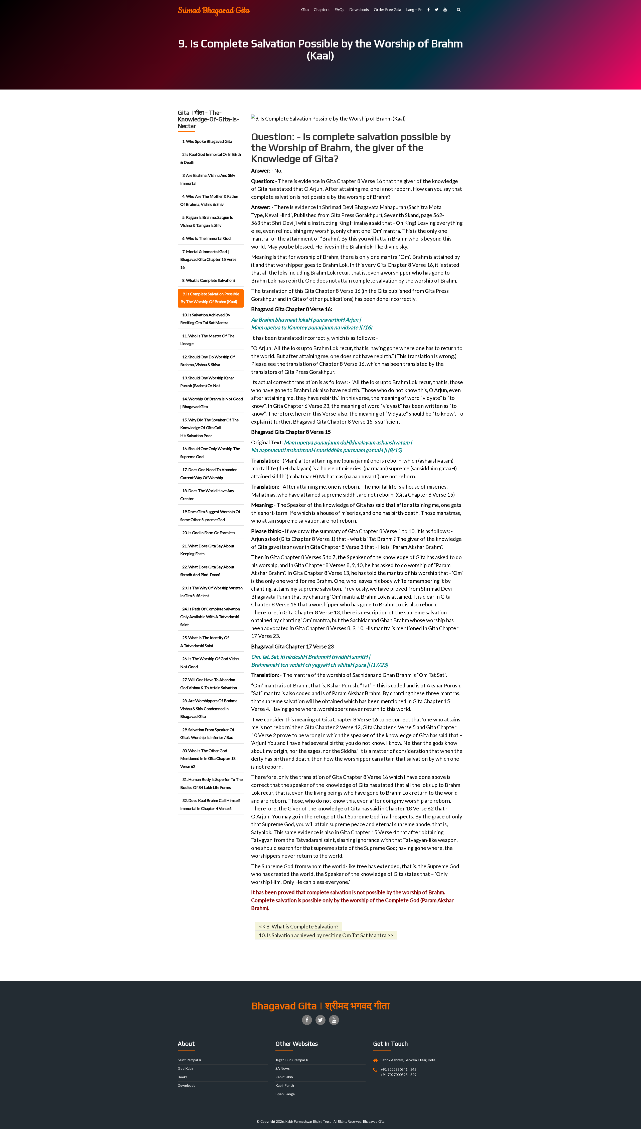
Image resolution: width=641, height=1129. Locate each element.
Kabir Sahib (284, 1077)
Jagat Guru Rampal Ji (291, 1060)
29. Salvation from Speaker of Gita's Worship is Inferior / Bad (207, 733)
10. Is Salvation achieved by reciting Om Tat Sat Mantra (205, 318)
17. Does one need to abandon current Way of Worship (208, 473)
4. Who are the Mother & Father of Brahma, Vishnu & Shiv (209, 200)
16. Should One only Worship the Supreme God (210, 452)
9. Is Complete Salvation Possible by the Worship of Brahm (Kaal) (210, 297)
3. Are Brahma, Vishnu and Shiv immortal (207, 179)
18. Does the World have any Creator (207, 494)
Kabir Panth (284, 1085)
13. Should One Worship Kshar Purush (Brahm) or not (207, 381)
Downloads (359, 9)
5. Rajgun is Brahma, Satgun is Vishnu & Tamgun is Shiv (206, 221)
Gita (305, 9)
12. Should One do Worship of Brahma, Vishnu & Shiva (207, 360)
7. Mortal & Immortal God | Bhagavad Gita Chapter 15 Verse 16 (208, 259)
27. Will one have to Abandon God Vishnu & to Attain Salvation (208, 683)
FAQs (339, 9)
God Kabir (186, 1068)
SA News (282, 1068)
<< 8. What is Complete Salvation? (298, 926)
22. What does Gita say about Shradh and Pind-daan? (207, 570)
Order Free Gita (387, 9)
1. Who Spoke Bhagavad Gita (207, 141)
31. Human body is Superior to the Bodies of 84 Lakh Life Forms (211, 783)
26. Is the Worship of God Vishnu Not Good (210, 662)
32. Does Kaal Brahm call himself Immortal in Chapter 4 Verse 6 (210, 804)
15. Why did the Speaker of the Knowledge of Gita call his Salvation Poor (209, 427)
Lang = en (414, 9)
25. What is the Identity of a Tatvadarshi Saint (204, 641)
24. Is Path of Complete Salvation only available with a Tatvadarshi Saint (210, 616)
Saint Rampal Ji (189, 1060)
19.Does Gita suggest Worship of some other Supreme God (210, 515)
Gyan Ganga (285, 1094)
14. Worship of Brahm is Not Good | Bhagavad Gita (211, 402)
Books (183, 1077)
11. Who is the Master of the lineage (207, 339)
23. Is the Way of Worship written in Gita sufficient (211, 591)
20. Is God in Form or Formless (208, 532)
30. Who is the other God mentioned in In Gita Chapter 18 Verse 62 (208, 758)
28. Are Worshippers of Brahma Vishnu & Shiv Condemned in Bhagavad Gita (208, 708)
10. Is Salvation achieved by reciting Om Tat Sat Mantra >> (326, 935)
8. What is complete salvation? (208, 280)
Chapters (322, 9)
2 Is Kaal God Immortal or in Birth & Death (210, 158)
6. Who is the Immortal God (206, 238)
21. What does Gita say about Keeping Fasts (207, 549)
